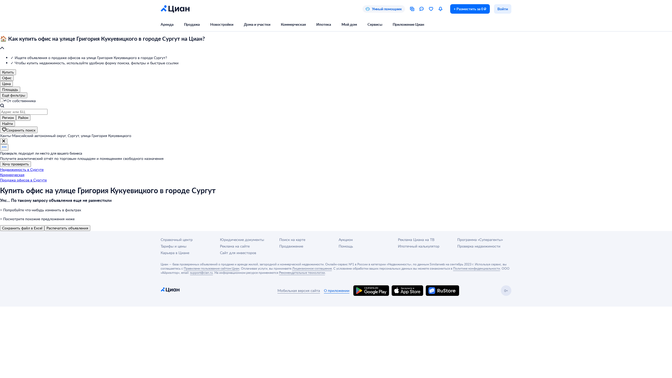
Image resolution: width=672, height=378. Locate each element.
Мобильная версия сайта (298, 290)
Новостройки (221, 24)
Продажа (192, 24)
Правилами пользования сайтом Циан (211, 268)
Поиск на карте (292, 239)
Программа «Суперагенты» (480, 239)
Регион (8, 117)
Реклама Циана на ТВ (416, 239)
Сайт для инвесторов (238, 252)
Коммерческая (293, 24)
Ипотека (323, 24)
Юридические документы (242, 239)
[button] (336, 43)
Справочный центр (177, 239)
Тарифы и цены (173, 246)
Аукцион (346, 239)
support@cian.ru (201, 272)
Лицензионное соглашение (312, 268)
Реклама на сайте (235, 246)
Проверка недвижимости (478, 246)
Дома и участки (257, 24)
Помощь (346, 246)
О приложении (336, 290)
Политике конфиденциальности (476, 268)
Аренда (167, 24)
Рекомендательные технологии (302, 272)
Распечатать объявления (67, 227)
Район (23, 117)
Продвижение (291, 246)
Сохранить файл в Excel (22, 227)
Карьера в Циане (175, 252)
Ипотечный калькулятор (418, 246)
